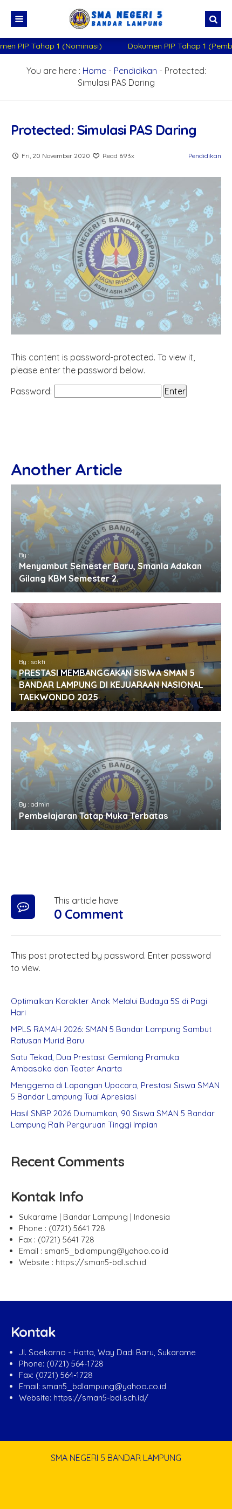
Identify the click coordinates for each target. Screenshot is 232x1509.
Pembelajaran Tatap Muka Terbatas (93, 815)
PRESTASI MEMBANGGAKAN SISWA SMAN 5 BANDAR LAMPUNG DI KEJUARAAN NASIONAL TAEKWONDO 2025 (111, 684)
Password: (32, 391)
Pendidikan (135, 70)
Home (94, 70)
